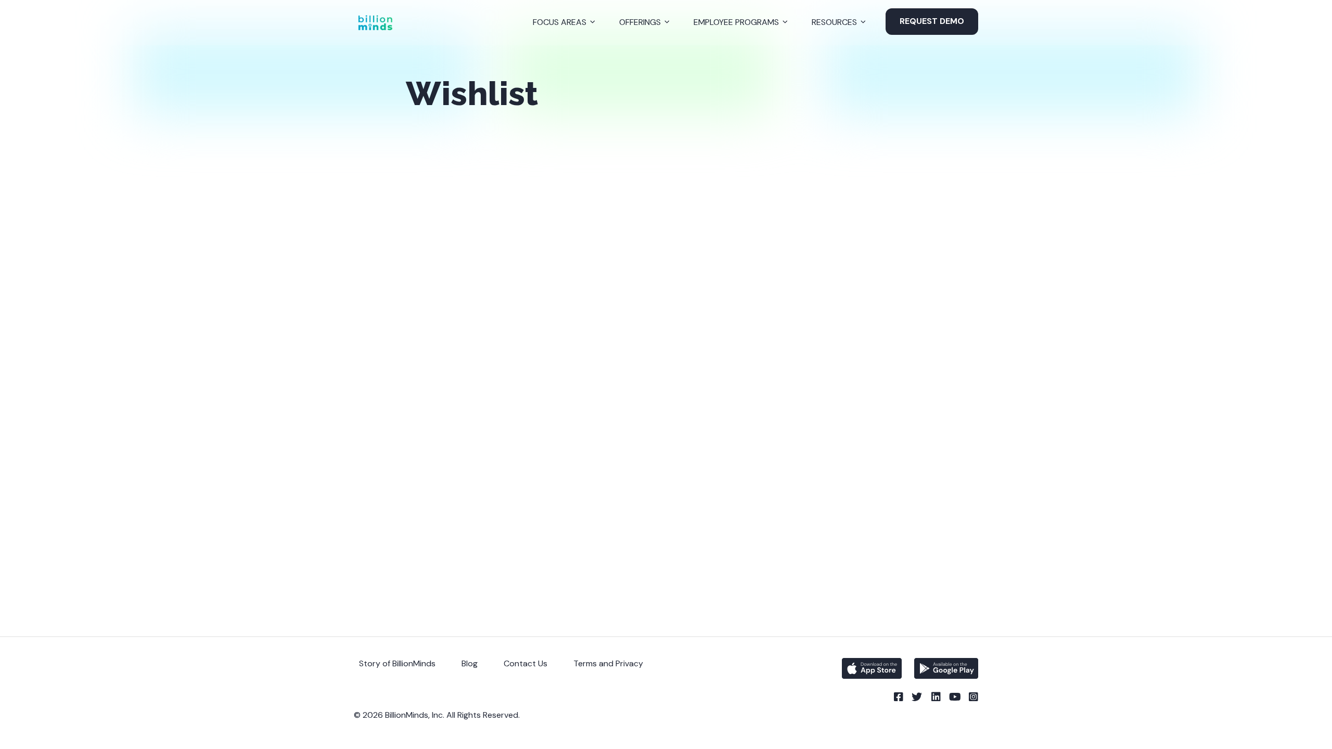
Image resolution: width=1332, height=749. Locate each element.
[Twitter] (917, 697)
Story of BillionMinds (397, 663)
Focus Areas (559, 22)
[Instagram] (973, 697)
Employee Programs (736, 22)
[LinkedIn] (935, 697)
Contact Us (525, 663)
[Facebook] (898, 697)
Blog (470, 663)
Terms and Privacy (608, 663)
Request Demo (932, 21)
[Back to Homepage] (375, 22)
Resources (834, 22)
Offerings (640, 22)
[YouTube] (954, 697)
